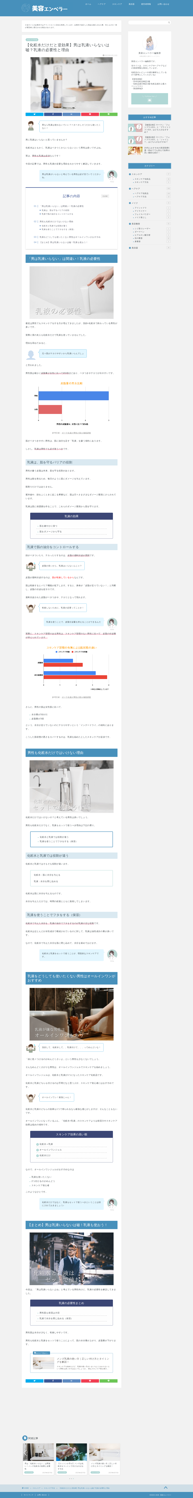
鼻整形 (152, 241)
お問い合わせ (163, 4)
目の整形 (152, 238)
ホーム (88, 4)
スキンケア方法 (32, 40)
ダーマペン (152, 232)
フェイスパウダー (152, 214)
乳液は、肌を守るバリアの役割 (55, 210)
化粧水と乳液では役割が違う (54, 226)
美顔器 (132, 4)
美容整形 (150, 224)
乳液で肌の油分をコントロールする (57, 214)
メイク (150, 203)
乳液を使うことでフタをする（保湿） (58, 229)
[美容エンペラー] (46, 12)
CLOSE (105, 196)
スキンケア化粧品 (152, 179)
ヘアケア (102, 4)
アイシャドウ (152, 208)
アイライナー (152, 211)
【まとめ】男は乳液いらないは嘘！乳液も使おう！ (64, 242)
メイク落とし (152, 217)
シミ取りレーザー (152, 229)
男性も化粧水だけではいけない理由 (56, 221)
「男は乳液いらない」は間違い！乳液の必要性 (62, 206)
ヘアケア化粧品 (152, 193)
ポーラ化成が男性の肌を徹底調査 (76, 433)
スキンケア (117, 4)
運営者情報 (146, 4)
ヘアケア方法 (152, 197)
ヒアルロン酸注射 (152, 235)
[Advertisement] (71, 1410)
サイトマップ (28, 1495)
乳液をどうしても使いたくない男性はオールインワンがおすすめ (70, 237)
